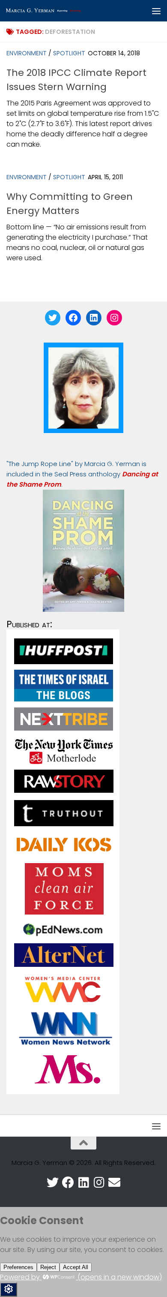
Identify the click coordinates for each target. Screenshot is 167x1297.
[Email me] (114, 1183)
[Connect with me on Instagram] (99, 1183)
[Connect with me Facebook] (68, 1183)
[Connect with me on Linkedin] (83, 1183)
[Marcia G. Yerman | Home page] (66, 10)
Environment (26, 53)
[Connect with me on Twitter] (53, 1183)
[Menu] (156, 10)
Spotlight (69, 53)
